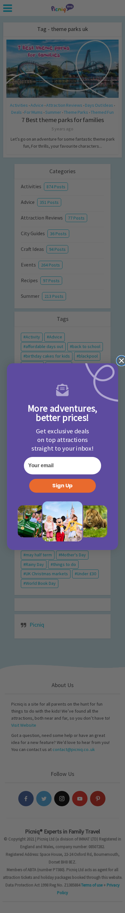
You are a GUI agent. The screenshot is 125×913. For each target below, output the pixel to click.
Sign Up (62, 485)
